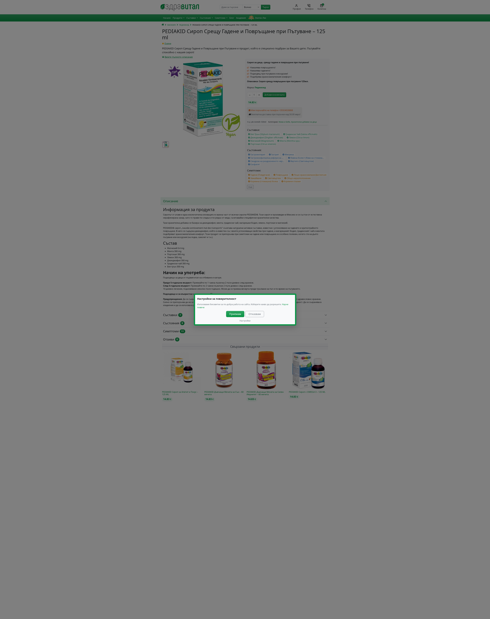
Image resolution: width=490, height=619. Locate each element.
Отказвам (255, 314)
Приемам (235, 314)
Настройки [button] (245, 320)
